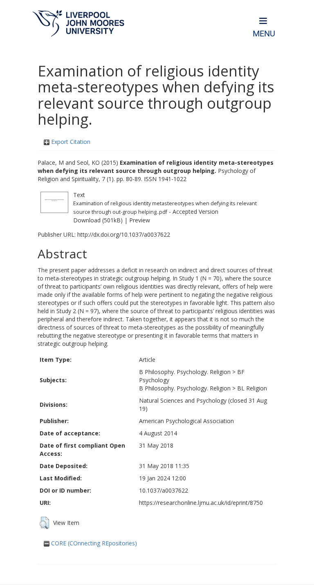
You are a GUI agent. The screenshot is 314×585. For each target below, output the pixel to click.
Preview (139, 220)
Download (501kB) (98, 220)
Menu (264, 33)
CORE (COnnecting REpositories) (93, 543)
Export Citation (69, 142)
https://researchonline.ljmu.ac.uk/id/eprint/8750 (201, 503)
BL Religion (252, 388)
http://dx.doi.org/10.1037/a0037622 (123, 234)
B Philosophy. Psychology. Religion (185, 372)
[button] (44, 523)
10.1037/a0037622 (163, 490)
